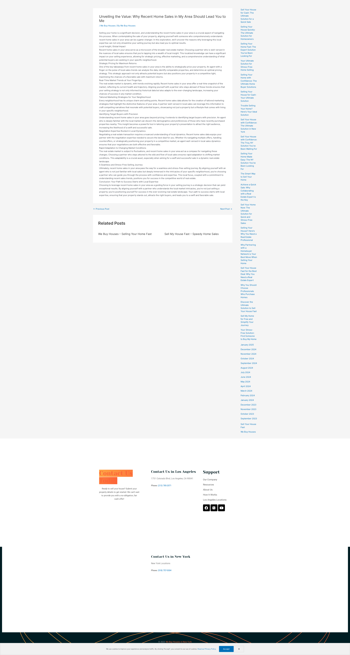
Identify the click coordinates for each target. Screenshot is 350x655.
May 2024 (245, 381)
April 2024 (246, 386)
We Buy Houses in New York (179, 642)
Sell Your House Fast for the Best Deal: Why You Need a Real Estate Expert (249, 274)
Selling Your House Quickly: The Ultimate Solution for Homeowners (248, 32)
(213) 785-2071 (164, 485)
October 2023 (247, 414)
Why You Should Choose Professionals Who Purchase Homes (248, 291)
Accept (226, 649)
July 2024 (245, 372)
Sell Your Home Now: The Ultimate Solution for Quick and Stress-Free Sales (248, 213)
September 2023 (249, 418)
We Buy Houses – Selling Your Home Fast (125, 234)
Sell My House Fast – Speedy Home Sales (191, 234)
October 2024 (247, 358)
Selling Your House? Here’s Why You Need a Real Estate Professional (248, 233)
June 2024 (246, 377)
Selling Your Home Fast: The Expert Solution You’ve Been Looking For (248, 49)
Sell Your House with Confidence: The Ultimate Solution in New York (249, 125)
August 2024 (247, 368)
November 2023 (248, 409)
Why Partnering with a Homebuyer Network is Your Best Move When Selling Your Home (249, 254)
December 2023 (248, 404)
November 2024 (248, 354)
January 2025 (247, 344)
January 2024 (247, 400)
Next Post (226, 209)
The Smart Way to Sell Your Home (248, 176)
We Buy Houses (108, 25)
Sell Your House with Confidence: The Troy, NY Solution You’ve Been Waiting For (249, 142)
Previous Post (101, 209)
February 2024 (248, 395)
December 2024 (248, 349)
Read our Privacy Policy (207, 649)
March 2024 (246, 390)
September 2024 (249, 363)
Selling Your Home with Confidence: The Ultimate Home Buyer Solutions (249, 80)
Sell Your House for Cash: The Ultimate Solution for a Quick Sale (248, 15)
